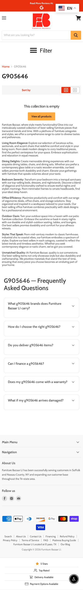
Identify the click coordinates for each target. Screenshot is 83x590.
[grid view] (65, 90)
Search (8, 536)
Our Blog (65, 544)
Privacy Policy (10, 540)
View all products (41, 116)
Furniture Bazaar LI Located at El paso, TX (34, 544)
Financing (51, 536)
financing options (33, 372)
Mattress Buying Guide (64, 540)
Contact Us (35, 536)
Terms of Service (30, 540)
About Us (21, 536)
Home (6, 66)
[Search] (76, 35)
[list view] (75, 90)
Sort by (26, 90)
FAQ (45, 540)
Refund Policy (67, 536)
